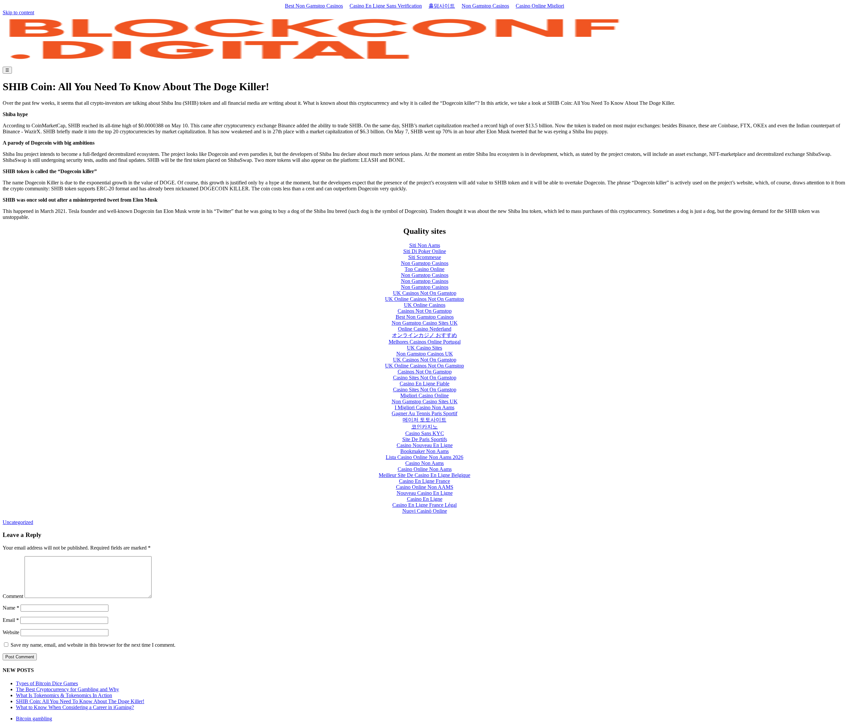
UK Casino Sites (424, 348)
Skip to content (18, 12)
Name (11, 608)
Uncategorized (18, 522)
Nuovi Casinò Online (424, 511)
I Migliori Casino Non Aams (424, 407)
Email (11, 620)
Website (11, 632)
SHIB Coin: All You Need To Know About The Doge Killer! (80, 701)
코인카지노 (424, 427)
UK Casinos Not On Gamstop (424, 293)
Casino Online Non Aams (425, 469)
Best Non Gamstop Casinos (314, 6)
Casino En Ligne (424, 499)
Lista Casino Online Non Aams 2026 (424, 457)
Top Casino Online (424, 269)
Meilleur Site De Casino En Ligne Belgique (424, 475)
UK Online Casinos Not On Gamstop (424, 299)
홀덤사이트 (441, 6)
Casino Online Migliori (540, 6)
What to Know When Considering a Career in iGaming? (75, 707)
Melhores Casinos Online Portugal (425, 342)
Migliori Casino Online (424, 395)
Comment (13, 596)
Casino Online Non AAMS (424, 487)
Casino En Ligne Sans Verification (386, 6)
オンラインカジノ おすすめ (424, 335)
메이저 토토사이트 (424, 420)
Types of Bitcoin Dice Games (47, 683)
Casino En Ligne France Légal (424, 505)
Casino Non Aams (424, 463)
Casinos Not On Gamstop (425, 311)
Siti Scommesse (424, 257)
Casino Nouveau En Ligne (425, 445)
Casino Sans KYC (424, 433)
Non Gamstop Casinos (485, 6)
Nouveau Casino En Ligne (425, 493)
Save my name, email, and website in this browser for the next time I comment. (93, 645)
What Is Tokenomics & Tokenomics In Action (64, 695)
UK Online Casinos (424, 305)
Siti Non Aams (424, 245)
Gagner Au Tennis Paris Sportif (424, 413)
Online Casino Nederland (424, 329)
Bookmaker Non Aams (424, 451)
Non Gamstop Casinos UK (424, 354)
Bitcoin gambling (34, 718)
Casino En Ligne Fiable (424, 383)
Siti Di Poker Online (424, 251)
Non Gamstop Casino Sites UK (425, 323)
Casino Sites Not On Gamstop (424, 377)
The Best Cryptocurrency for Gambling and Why (67, 689)
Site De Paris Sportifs (424, 439)
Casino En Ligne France (424, 481)
